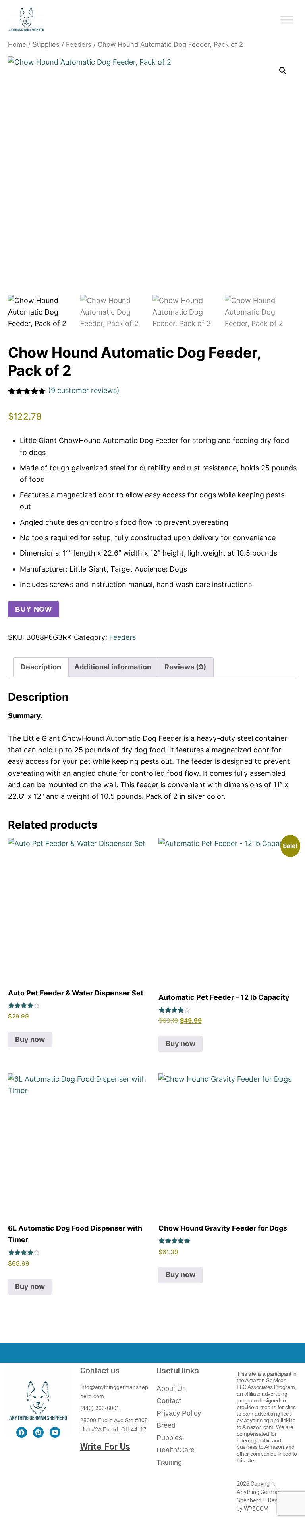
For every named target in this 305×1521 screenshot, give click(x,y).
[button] (283, 70)
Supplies (46, 44)
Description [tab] (41, 667)
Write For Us (105, 1446)
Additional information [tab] (112, 667)
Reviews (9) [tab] (185, 667)
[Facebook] (21, 1432)
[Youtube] (55, 1432)
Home (17, 44)
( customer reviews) (84, 390)
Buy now (33, 609)
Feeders (78, 44)
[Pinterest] (38, 1432)
